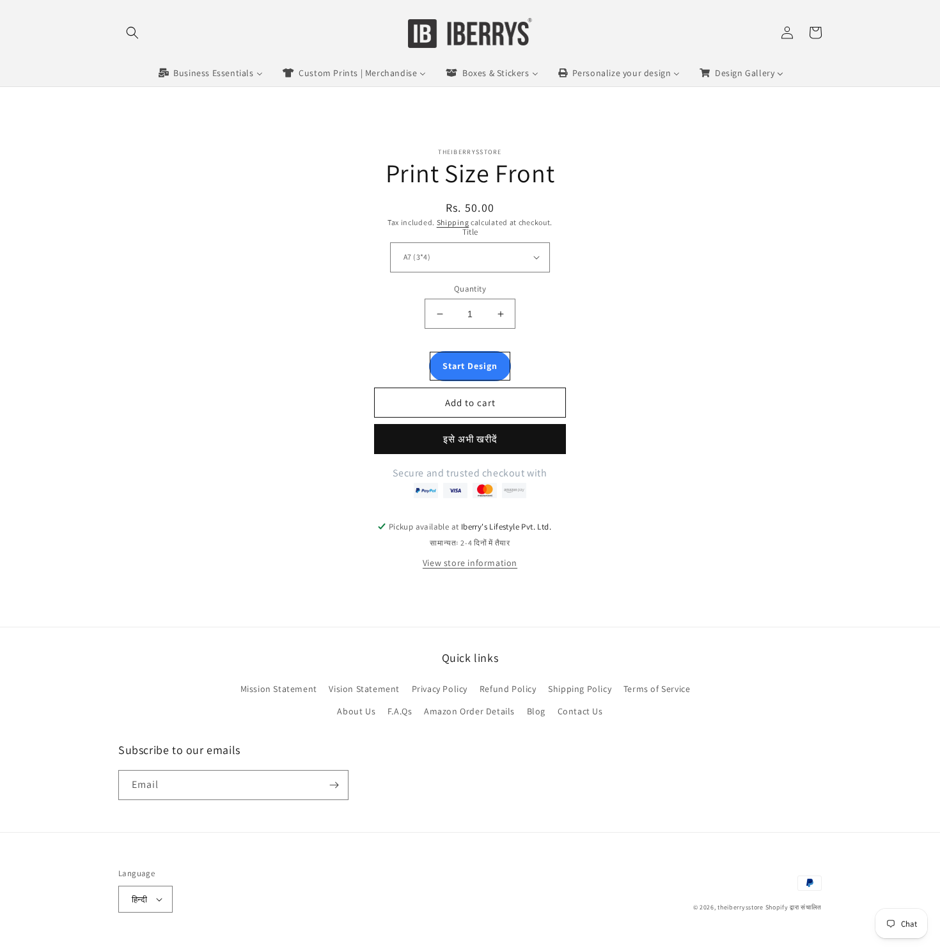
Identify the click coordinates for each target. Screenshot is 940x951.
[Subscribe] (334, 785)
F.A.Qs (400, 711)
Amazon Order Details (469, 711)
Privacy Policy (439, 689)
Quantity (470, 288)
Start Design (470, 366)
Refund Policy (508, 689)
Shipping (453, 222)
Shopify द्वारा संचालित (793, 907)
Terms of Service (657, 689)
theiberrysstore (740, 907)
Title (470, 231)
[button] (132, 33)
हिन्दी (139, 899)
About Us (356, 711)
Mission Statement (278, 689)
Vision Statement (364, 689)
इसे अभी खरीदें (470, 439)
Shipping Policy (579, 689)
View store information (470, 563)
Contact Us (580, 711)
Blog (536, 711)
